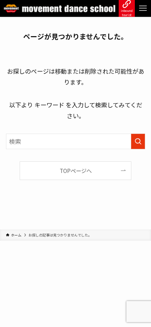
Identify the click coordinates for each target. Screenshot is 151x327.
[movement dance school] (59, 8)
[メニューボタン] (143, 8)
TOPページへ (76, 170)
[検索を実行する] (138, 141)
